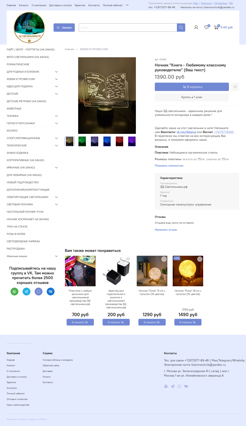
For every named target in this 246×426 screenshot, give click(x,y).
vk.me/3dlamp (186, 132)
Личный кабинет (113, 5)
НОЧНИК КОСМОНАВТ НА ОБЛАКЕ (28, 219)
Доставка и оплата (60, 5)
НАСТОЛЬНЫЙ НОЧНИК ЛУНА (25, 211)
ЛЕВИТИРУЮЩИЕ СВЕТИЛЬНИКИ (27, 197)
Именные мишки (17, 256)
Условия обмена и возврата (58, 359)
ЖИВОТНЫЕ (14, 108)
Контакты (94, 5)
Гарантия (80, 5)
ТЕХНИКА (12, 116)
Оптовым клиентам (17, 399)
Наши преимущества (18, 404)
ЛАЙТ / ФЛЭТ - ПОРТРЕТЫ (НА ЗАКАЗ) (31, 49)
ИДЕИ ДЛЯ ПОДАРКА (20, 86)
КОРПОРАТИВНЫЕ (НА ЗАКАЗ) (25, 160)
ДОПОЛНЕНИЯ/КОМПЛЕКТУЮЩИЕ (28, 189)
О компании (39, 5)
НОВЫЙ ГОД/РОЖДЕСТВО (23, 182)
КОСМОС (12, 130)
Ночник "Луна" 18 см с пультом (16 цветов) (188, 292)
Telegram (206, 3)
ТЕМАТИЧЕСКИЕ (17, 145)
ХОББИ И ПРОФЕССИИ (94, 49)
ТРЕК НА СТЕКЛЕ (17, 226)
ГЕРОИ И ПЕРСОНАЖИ (21, 123)
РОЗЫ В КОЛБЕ (16, 234)
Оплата (46, 376)
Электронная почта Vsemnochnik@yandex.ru (195, 365)
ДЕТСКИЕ (12, 93)
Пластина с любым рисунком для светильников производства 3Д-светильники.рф (80, 297)
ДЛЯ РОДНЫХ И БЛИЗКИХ (23, 71)
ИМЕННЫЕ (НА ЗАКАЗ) (21, 167)
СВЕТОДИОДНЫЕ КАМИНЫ (23, 241)
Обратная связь (51, 365)
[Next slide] (144, 95)
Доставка (48, 371)
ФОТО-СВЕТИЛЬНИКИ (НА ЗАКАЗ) (28, 57)
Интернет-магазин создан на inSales (27, 419)
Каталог (24, 5)
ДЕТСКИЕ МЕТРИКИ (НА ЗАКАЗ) (26, 101)
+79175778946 (224, 132)
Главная (11, 5)
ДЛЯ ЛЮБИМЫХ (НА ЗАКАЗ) (24, 175)
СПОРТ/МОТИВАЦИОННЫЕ (23, 138)
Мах (195, 3)
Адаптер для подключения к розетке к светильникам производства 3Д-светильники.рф (116, 299)
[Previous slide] (70, 95)
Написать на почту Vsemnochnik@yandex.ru (207, 7)
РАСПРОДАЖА (16, 248)
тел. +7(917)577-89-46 (161, 7)
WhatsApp (221, 3)
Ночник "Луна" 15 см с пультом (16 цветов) (152, 292)
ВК (231, 3)
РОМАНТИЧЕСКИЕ (18, 64)
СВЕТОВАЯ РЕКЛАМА (20, 204)
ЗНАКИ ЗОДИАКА (17, 152)
